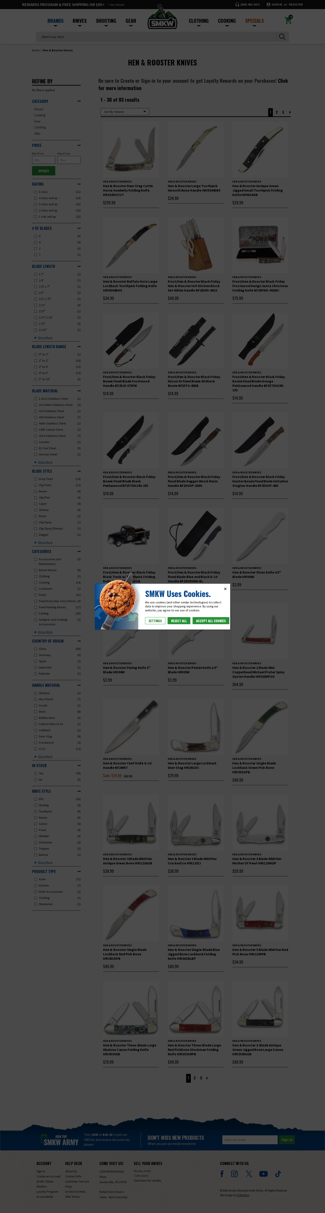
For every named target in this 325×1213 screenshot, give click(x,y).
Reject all (179, 620)
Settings (155, 620)
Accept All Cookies (211, 620)
